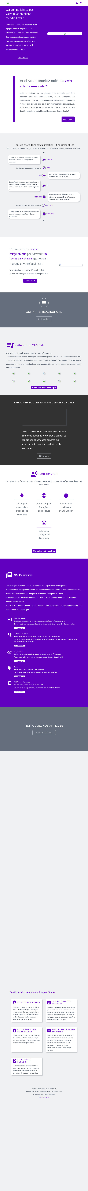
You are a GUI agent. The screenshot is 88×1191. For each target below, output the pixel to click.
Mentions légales (44, 1097)
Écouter (45, 319)
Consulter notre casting (44, 551)
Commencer (19, 628)
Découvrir (44, 456)
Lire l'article (23, 57)
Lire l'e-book (30, 281)
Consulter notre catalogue (44, 388)
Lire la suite (68, 119)
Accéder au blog (44, 732)
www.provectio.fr (50, 1094)
